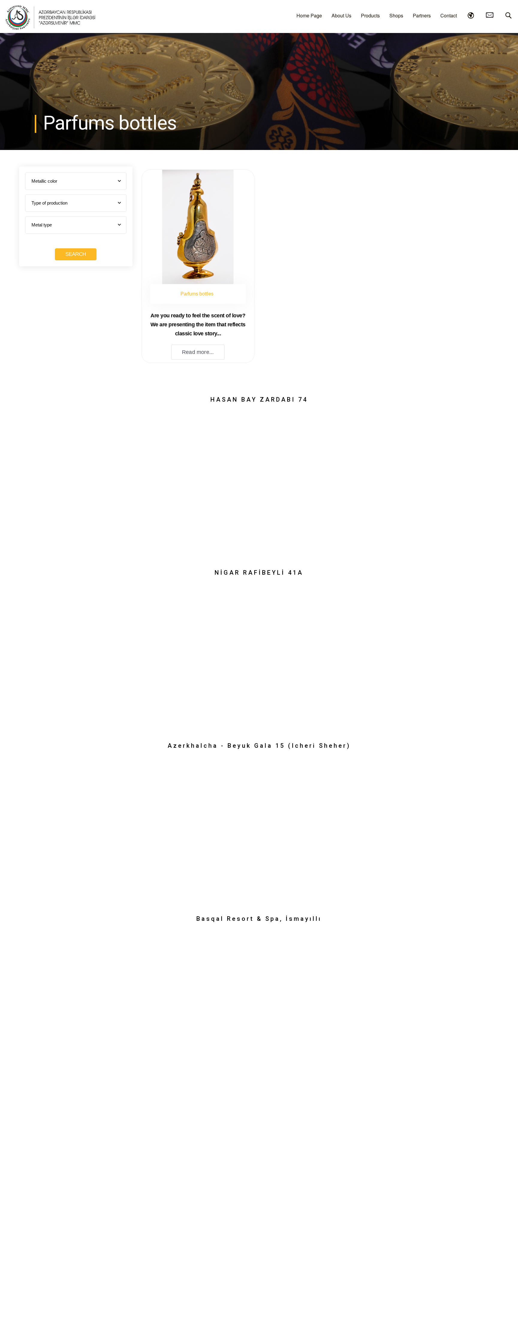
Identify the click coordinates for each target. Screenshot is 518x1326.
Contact (448, 15)
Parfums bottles (196, 293)
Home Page (309, 15)
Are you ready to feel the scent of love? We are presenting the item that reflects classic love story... (198, 325)
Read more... (198, 352)
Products (370, 15)
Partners (422, 15)
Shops (396, 15)
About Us (341, 15)
